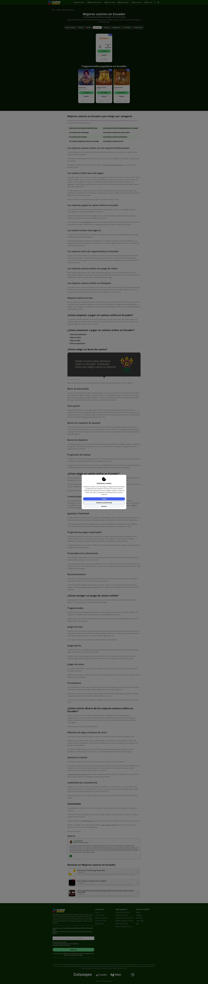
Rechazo (104, 506)
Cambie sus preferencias (104, 502)
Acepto (104, 499)
